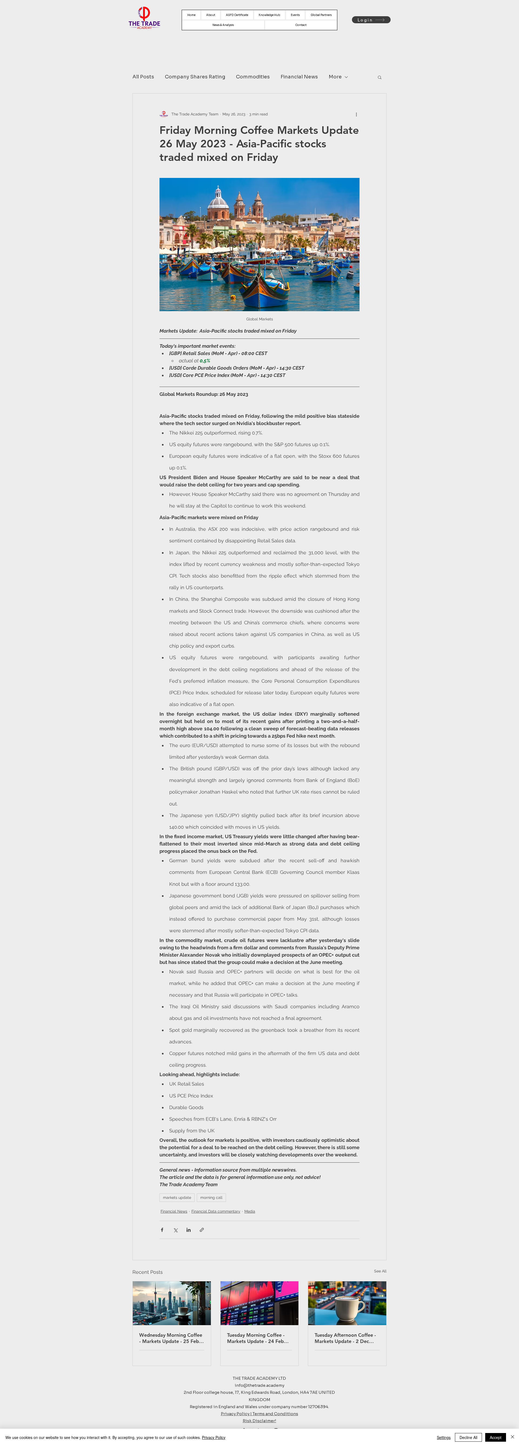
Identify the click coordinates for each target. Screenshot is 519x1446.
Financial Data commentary (215, 1211)
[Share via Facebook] (162, 1229)
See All (380, 1271)
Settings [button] (444, 1437)
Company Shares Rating (195, 77)
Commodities (253, 77)
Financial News (299, 77)
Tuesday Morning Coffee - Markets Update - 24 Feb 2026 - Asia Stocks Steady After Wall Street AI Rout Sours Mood (256, 1338)
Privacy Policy (213, 1437)
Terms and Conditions (275, 1413)
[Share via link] (201, 1229)
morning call (211, 1197)
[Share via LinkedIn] (188, 1229)
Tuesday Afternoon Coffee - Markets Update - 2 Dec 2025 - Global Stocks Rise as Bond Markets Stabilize (347, 1338)
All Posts (143, 77)
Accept (495, 1437)
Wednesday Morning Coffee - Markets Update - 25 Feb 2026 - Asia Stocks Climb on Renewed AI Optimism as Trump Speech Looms (171, 1338)
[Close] (512, 1437)
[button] (379, 77)
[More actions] (356, 114)
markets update (177, 1197)
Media (249, 1211)
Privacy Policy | (236, 1413)
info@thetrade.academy (259, 1385)
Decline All (468, 1437)
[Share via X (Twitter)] (175, 1229)
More (335, 77)
